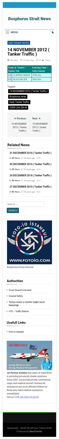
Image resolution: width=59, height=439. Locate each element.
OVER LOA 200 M (18, 107)
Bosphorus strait (17, 96)
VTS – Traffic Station (19, 311)
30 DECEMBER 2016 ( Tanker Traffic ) (30, 164)
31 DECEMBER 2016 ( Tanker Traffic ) (30, 152)
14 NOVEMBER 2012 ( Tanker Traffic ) (28, 91)
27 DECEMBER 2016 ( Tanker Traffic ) (30, 186)
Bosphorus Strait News (29, 18)
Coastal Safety (16, 296)
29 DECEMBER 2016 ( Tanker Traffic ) (30, 175)
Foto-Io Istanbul (16, 332)
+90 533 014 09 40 (29, 397)
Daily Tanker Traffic (18, 42)
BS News (14, 60)
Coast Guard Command (20, 290)
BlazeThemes (36, 431)
